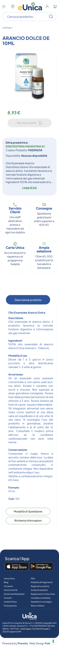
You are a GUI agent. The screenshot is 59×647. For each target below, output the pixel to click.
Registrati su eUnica (40, 586)
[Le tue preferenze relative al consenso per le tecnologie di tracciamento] (53, 641)
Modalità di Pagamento (42, 582)
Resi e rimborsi (37, 605)
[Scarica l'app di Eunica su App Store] (17, 566)
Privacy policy (10, 605)
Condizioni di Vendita (40, 598)
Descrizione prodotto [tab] (28, 299)
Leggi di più (29, 187)
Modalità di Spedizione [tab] (28, 511)
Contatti (8, 598)
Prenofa (23, 643)
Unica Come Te (10, 590)
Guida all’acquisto (39, 590)
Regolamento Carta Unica (43, 594)
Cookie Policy (10, 602)
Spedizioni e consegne (41, 602)
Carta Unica (9, 578)
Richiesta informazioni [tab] (28, 520)
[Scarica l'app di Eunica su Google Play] (41, 566)
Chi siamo (8, 586)
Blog (6, 582)
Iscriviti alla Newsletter (14, 594)
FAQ (33, 578)
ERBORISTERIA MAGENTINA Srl (25, 146)
